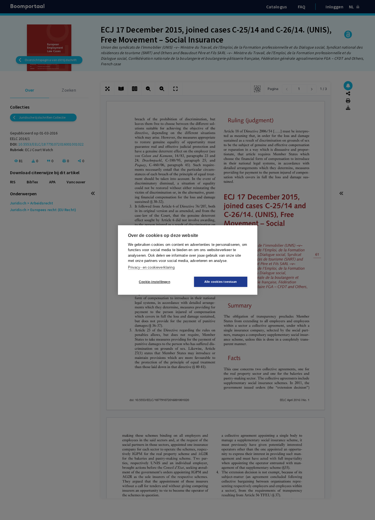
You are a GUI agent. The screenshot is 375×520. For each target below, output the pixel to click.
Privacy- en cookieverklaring (151, 267)
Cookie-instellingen (154, 282)
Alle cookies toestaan (220, 281)
